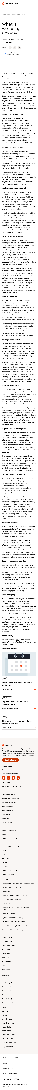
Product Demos (8, 1039)
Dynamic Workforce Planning (12, 918)
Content (5, 842)
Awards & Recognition (10, 1023)
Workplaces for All (8, 934)
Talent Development (9, 806)
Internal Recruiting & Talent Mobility (15, 926)
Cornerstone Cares (9, 1003)
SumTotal (5, 854)
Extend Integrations (9, 870)
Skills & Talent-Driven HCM (11, 888)
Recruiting (6, 814)
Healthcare (6, 950)
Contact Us (6, 770)
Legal (5, 1063)
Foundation (6, 999)
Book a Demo (10, 760)
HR (3, 826)
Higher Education (8, 962)
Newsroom (6, 1007)
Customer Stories (8, 991)
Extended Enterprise (9, 838)
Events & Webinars (9, 1043)
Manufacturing (7, 958)
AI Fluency (6, 903)
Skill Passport (7, 862)
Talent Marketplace (9, 810)
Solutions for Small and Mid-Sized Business (18, 884)
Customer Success (9, 987)
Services (5, 866)
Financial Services (8, 946)
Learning (5, 834)
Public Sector (7, 942)
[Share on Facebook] (10, 47)
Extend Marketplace (9, 874)
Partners (5, 1015)
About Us (5, 995)
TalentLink (6, 858)
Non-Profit (6, 970)
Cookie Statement (10, 1074)
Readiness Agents (8, 794)
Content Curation (8, 914)
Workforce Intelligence (10, 798)
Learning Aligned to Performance (14, 895)
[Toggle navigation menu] (33, 3)
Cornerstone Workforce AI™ (12, 786)
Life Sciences (7, 954)
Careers (5, 1011)
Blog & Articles (7, 1047)
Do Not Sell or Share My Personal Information (15, 1085)
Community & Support (10, 774)
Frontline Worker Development (13, 922)
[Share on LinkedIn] (14, 47)
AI (2, 790)
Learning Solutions (9, 830)
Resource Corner (8, 1035)
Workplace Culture (19, 15)
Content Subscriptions (10, 846)
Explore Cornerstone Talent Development (13, 697)
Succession (6, 818)
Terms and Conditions (11, 1079)
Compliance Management (11, 899)
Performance (7, 822)
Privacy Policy (8, 1068)
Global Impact (7, 1019)
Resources (6, 15)
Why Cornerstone (8, 979)
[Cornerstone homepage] (19, 745)
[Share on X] (19, 47)
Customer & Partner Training (12, 930)
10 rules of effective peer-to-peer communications (15, 716)
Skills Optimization (9, 802)
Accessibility (6, 1027)
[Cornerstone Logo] (10, 3)
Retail (4, 966)
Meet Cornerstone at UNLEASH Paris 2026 (17, 652)
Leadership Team (8, 983)
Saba (4, 850)
